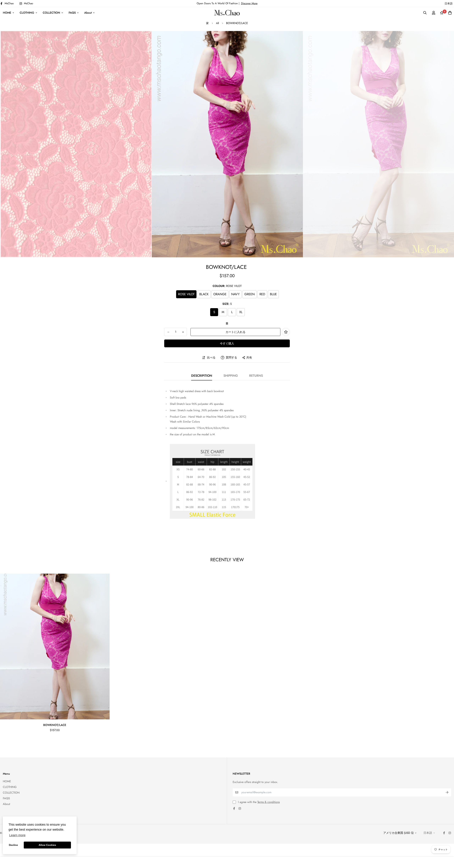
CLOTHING (27, 13)
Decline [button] (13, 845)
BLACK (204, 294)
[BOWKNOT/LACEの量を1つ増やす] (183, 332)
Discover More (249, 3)
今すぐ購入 (227, 343)
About (88, 13)
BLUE (273, 294)
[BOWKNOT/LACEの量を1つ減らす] (168, 332)
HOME (7, 13)
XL (240, 312)
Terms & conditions (268, 802)
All (217, 23)
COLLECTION (51, 13)
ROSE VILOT (186, 294)
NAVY (235, 294)
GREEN (249, 294)
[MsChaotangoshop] (227, 12)
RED (262, 294)
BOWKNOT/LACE (54, 725)
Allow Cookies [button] (47, 845)
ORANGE (219, 294)
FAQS (72, 13)
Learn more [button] (17, 835)
